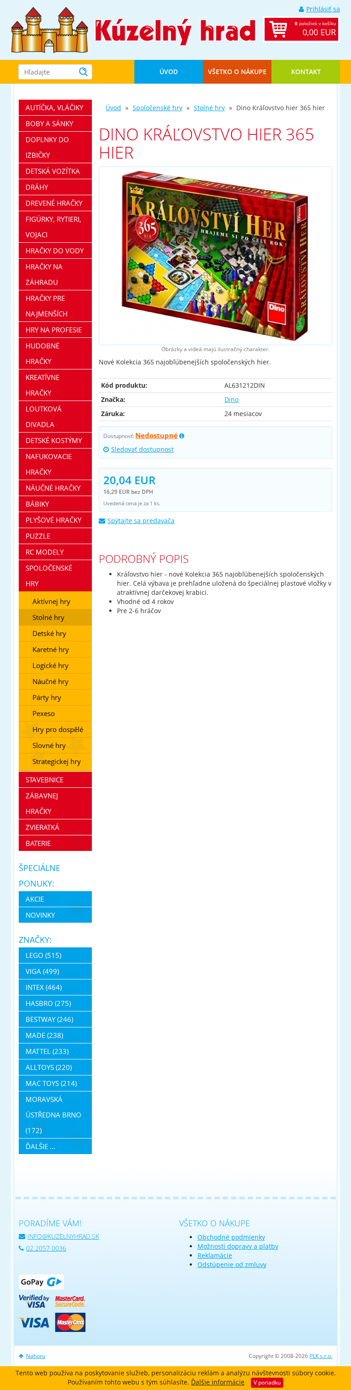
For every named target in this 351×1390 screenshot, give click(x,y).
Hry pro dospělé (57, 729)
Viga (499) (42, 971)
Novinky (40, 915)
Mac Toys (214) (51, 1083)
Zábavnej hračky (42, 803)
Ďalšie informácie (218, 1382)
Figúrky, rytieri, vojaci (53, 226)
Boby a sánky (49, 123)
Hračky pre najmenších (47, 306)
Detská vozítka (53, 171)
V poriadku (267, 1382)
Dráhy (37, 187)
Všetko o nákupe (237, 71)
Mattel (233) (47, 1051)
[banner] (49, 29)
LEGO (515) (43, 955)
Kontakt (306, 71)
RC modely (45, 551)
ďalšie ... (40, 1146)
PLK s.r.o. (320, 1356)
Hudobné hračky (42, 353)
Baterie (38, 843)
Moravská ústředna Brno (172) (53, 1115)
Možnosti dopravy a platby (237, 1246)
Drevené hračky (54, 203)
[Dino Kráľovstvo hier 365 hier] (215, 255)
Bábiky (37, 503)
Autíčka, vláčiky (54, 107)
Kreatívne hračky (42, 385)
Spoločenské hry (157, 107)
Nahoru (35, 1356)
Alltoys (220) (49, 1067)
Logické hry (50, 665)
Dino (231, 399)
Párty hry (46, 697)
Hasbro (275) (48, 1003)
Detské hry (49, 633)
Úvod (169, 71)
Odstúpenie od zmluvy (231, 1264)
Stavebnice (45, 779)
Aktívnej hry (51, 601)
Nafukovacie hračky (49, 464)
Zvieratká (42, 827)
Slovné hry (49, 745)
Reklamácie (214, 1255)
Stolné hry (209, 107)
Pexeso (43, 713)
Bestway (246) (49, 1019)
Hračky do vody (55, 250)
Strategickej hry (56, 761)
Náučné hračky (53, 487)
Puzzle (38, 535)
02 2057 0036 (46, 1248)
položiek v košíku (315, 28)
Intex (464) (44, 987)
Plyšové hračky (53, 519)
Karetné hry (50, 649)
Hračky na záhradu (44, 274)
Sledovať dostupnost (142, 449)
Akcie (35, 899)
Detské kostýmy (54, 440)
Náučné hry (50, 681)
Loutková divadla (44, 416)
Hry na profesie (54, 329)
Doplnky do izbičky (47, 147)
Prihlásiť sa (323, 9)
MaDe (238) (44, 1035)
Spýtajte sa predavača (141, 520)
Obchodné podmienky (231, 1237)
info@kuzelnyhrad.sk (63, 1236)
